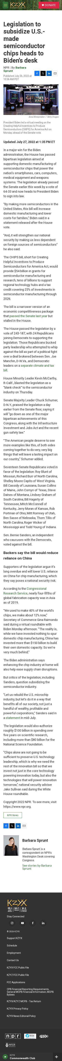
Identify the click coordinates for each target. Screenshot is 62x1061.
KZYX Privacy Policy (17, 1008)
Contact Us (13, 960)
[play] (5, 1056)
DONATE (50, 5)
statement (13, 718)
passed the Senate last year (28, 316)
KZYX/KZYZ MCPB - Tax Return (24, 1001)
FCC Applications (16, 982)
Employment (14, 953)
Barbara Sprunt (35, 840)
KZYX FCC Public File (18, 967)
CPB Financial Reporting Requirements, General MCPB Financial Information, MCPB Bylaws (30, 992)
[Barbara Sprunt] (11, 845)
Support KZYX (14, 938)
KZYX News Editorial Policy (21, 1016)
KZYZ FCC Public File (18, 975)
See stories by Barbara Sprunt (37, 867)
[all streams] (57, 1056)
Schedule (12, 945)
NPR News (12, 815)
